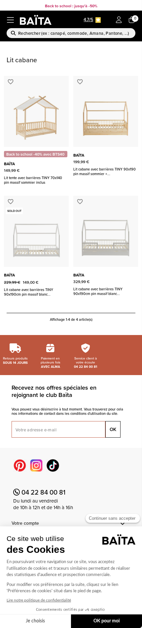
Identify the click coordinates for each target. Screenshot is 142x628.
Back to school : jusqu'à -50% (71, 6)
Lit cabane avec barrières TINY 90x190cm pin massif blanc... (28, 292)
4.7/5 (88, 19)
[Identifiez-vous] (119, 20)
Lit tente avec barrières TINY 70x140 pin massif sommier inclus (33, 180)
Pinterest (19, 465)
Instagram (36, 465)
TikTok (52, 465)
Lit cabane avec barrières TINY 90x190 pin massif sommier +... (104, 171)
